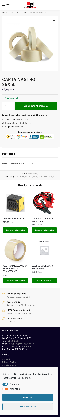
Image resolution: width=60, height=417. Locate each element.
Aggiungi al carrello (36, 105)
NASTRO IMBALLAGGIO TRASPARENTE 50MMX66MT (15, 269)
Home (4, 13)
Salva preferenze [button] (28, 406)
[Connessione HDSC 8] (15, 202)
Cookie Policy (9, 365)
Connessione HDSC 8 (13, 218)
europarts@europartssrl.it (21, 343)
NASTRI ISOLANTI (24, 177)
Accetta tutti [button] (28, 397)
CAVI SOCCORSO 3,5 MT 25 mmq (43, 267)
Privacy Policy (9, 362)
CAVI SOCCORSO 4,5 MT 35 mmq (42, 220)
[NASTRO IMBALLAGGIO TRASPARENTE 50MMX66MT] (15, 250)
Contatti (6, 359)
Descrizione (8, 153)
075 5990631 (13, 341)
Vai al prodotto (44, 280)
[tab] (30, 154)
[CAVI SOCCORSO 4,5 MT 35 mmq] (44, 202)
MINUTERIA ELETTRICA (18, 13)
